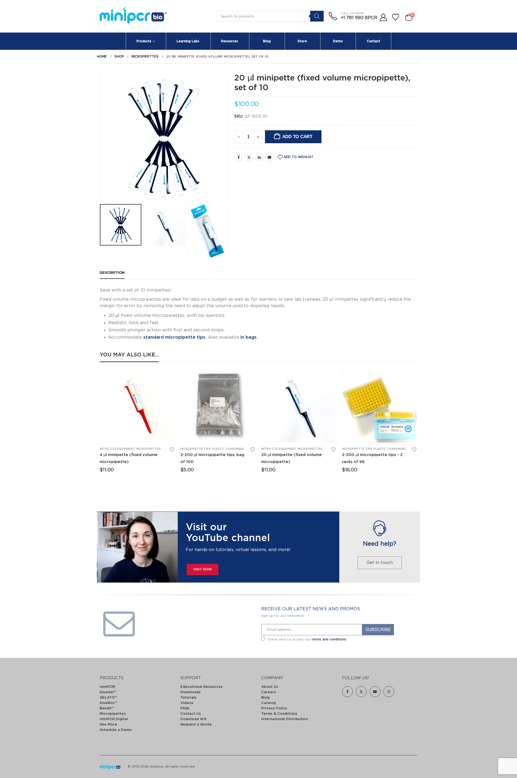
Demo (338, 41)
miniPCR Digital (114, 719)
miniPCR (108, 687)
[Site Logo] (133, 16)
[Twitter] (361, 691)
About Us (269, 687)
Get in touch (379, 562)
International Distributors (284, 719)
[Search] (317, 16)
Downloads (190, 692)
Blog (267, 41)
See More (108, 724)
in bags (248, 337)
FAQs (185, 708)
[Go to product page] (137, 405)
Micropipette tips (195, 449)
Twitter (248, 157)
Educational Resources (201, 687)
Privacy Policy (274, 708)
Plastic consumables (230, 449)
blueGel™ (108, 692)
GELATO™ (108, 697)
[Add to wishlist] (172, 449)
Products (144, 41)
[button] (101, 138)
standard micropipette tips (174, 337)
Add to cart (297, 136)
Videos (186, 703)
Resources (229, 41)
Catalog (268, 703)
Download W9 (193, 719)
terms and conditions (329, 639)
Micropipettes (148, 449)
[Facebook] (347, 691)
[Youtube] (375, 691)
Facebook (238, 157)
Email (269, 157)
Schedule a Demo (116, 730)
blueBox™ (108, 703)
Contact (373, 41)
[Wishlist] (396, 17)
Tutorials (188, 697)
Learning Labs (188, 41)
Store (302, 41)
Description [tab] (112, 273)
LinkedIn (259, 157)
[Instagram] (388, 691)
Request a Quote (196, 724)
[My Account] (383, 17)
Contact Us (190, 714)
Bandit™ (107, 708)
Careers (268, 692)
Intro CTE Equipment (117, 449)
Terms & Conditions (279, 714)
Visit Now (202, 569)
